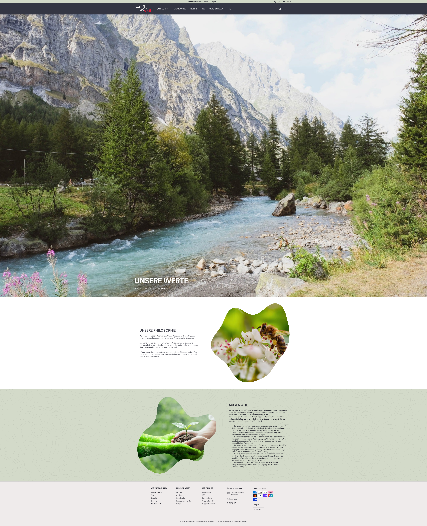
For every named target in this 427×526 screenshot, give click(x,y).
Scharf (178, 504)
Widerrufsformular (209, 504)
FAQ (230, 9)
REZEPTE (193, 9)
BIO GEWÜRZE (180, 9)
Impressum (206, 492)
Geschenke (180, 498)
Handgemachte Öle (183, 501)
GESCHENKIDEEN (216, 9)
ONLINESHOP (162, 9)
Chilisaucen (180, 495)
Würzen (179, 492)
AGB (203, 495)
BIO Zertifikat (156, 504)
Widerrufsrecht (208, 501)
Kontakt (154, 498)
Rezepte (154, 501)
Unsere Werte (156, 492)
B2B (203, 9)
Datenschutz (207, 498)
